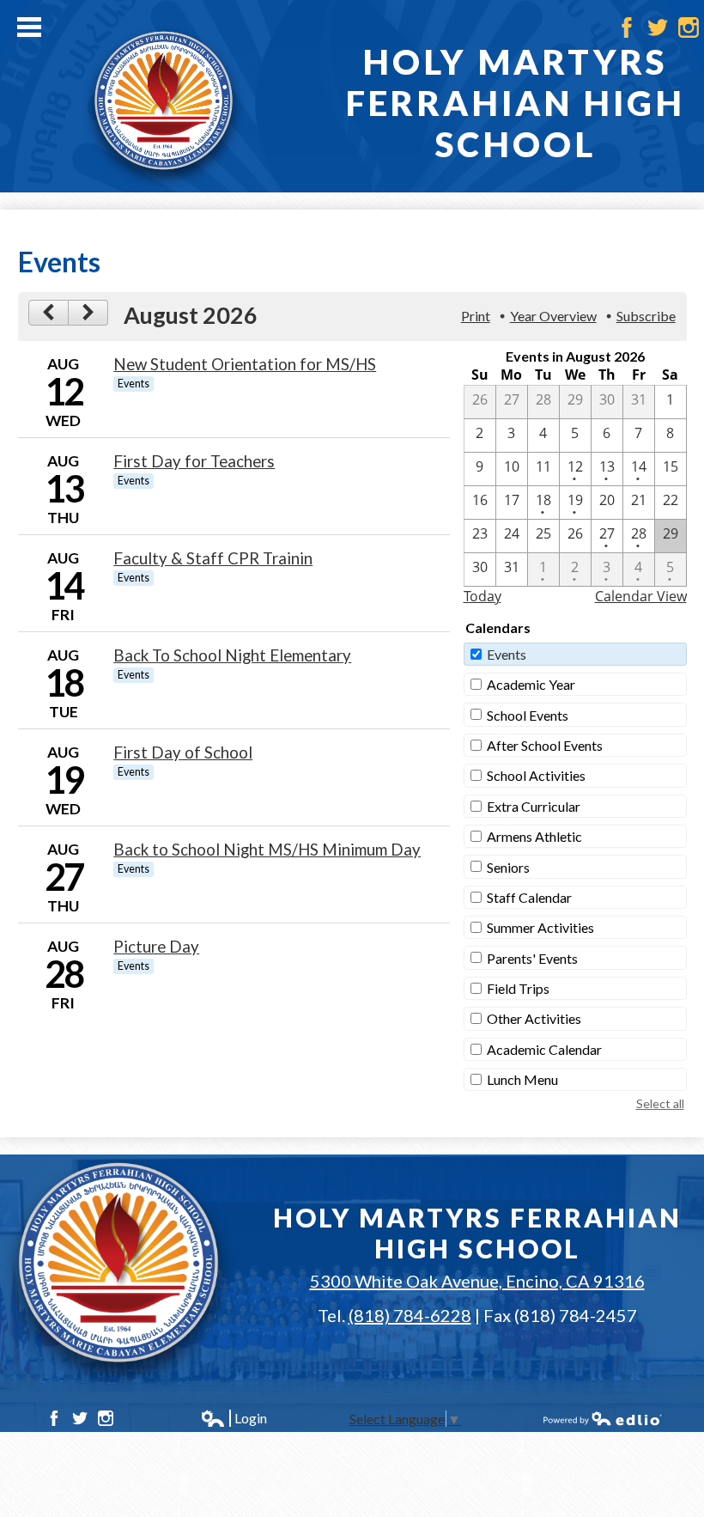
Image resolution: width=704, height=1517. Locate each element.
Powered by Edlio (603, 1418)
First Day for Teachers (194, 461)
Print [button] (475, 316)
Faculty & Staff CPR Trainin (213, 558)
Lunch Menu (522, 1079)
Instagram (688, 27)
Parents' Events (532, 958)
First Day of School (182, 752)
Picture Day (156, 946)
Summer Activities (540, 927)
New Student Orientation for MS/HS (244, 364)
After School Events (545, 745)
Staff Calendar (529, 897)
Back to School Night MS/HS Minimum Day (267, 849)
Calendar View (641, 596)
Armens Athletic (534, 836)
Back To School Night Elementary (232, 655)
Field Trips (518, 988)
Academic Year (531, 684)
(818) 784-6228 (410, 1315)
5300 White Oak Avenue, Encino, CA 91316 (477, 1280)
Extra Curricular (533, 806)
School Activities (536, 775)
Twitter (657, 27)
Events (506, 654)
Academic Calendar (544, 1049)
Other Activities (534, 1018)
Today (482, 596)
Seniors (508, 867)
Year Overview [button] (553, 316)
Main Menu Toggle (29, 27)
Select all (660, 1103)
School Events (527, 715)
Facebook (626, 27)
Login (233, 1418)
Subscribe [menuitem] (646, 316)
